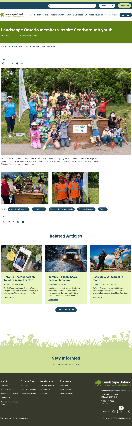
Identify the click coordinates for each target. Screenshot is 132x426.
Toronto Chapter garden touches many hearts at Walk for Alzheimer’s (19, 278)
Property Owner (29, 381)
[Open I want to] (128, 5)
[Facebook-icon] (117, 411)
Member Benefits (47, 385)
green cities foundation (18, 209)
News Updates (66, 389)
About (4, 381)
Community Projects (29, 394)
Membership (46, 381)
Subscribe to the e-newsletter (66, 364)
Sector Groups (7, 389)
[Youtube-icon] (125, 411)
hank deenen (39, 209)
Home (3, 46)
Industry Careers (66, 394)
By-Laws (43, 394)
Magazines (64, 385)
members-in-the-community (61, 209)
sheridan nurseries (86, 209)
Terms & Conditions (20, 418)
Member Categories (48, 389)
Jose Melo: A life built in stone (108, 278)
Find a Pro (25, 385)
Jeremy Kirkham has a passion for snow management (62, 278)
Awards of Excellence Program (9, 403)
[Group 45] (129, 411)
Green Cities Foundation (11, 158)
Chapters (4, 385)
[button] (3, 63)
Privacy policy (6, 418)
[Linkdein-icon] (121, 411)
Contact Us (5, 398)
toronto (103, 209)
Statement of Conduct (9, 394)
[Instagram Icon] (113, 411)
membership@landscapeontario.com (115, 391)
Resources (65, 381)
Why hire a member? (29, 389)
